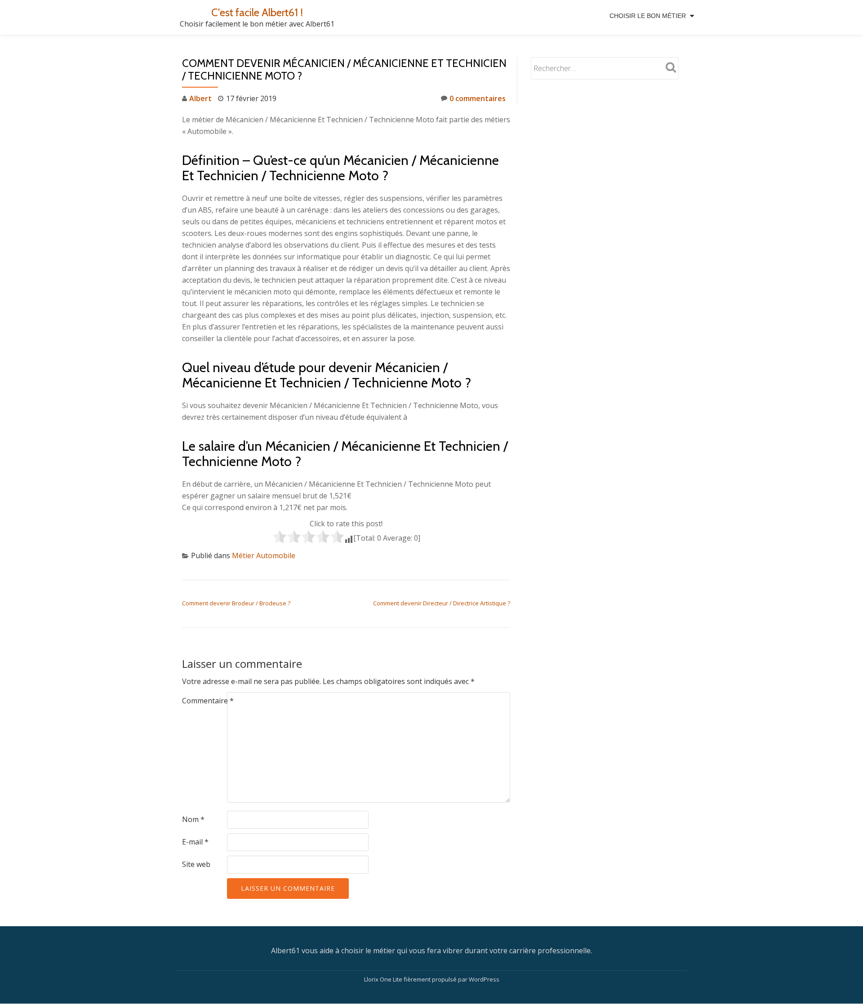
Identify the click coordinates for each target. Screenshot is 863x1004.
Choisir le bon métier (647, 15)
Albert (200, 98)
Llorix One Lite (384, 979)
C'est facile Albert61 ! (257, 12)
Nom (193, 819)
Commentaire (208, 701)
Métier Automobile (263, 555)
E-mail (195, 842)
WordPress (484, 979)
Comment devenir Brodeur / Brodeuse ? (236, 603)
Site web (196, 864)
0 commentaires (477, 98)
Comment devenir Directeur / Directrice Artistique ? (441, 603)
